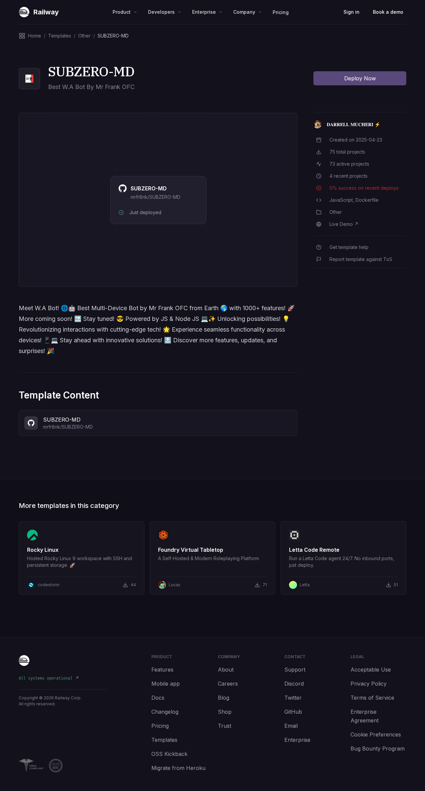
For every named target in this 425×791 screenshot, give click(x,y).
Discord (294, 683)
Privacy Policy (368, 683)
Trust (224, 725)
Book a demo (388, 12)
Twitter (293, 697)
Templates (164, 739)
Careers (228, 683)
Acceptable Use (370, 669)
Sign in (351, 12)
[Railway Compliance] (63, 765)
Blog (223, 697)
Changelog (164, 711)
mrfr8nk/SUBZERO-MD (155, 197)
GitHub (293, 711)
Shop (225, 711)
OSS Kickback (169, 754)
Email (291, 725)
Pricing (281, 12)
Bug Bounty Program (377, 748)
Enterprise (297, 739)
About (226, 669)
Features (162, 669)
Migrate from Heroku (178, 768)
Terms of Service (372, 697)
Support (294, 669)
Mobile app (165, 683)
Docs (157, 697)
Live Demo (344, 224)
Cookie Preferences (375, 734)
